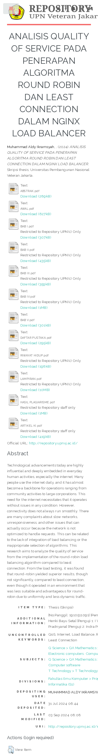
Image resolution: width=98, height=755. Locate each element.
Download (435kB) (35, 261)
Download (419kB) (35, 436)
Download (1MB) (34, 307)
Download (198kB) (35, 366)
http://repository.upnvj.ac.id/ (53, 443)
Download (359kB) (35, 284)
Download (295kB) (35, 343)
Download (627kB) (35, 214)
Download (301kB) (35, 325)
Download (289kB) (35, 196)
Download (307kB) (35, 237)
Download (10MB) (35, 390)
